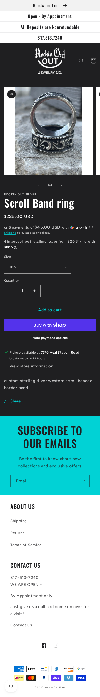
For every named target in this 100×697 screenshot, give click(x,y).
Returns (17, 533)
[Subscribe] (83, 481)
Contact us (21, 625)
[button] (7, 61)
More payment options (50, 338)
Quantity (11, 280)
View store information (31, 366)
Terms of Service (26, 545)
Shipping (10, 232)
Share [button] (15, 401)
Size (7, 257)
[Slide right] (61, 184)
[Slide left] (38, 184)
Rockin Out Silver (55, 687)
